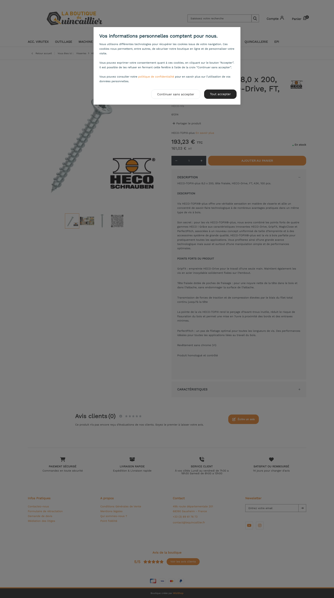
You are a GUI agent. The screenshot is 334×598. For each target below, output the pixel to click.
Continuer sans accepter (175, 94)
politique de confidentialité (156, 76)
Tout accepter (220, 94)
